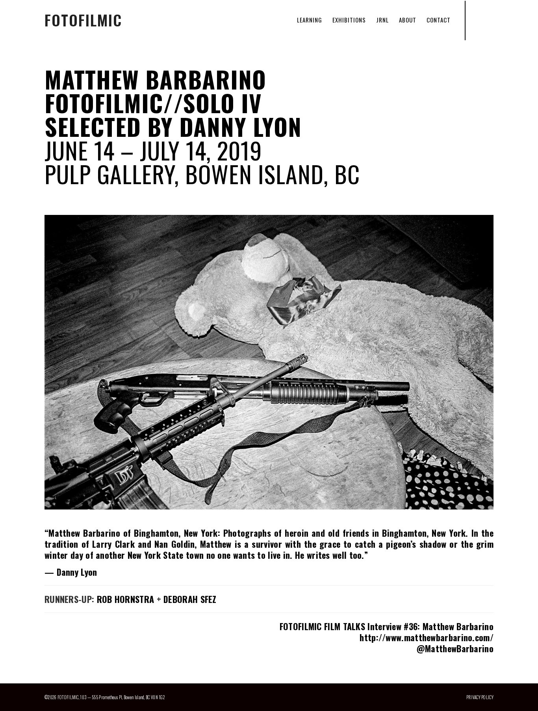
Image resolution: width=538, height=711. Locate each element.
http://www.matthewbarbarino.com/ (426, 637)
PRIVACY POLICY (479, 697)
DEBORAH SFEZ (190, 599)
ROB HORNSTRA (125, 599)
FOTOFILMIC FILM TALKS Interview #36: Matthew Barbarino (386, 626)
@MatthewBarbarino (454, 648)
